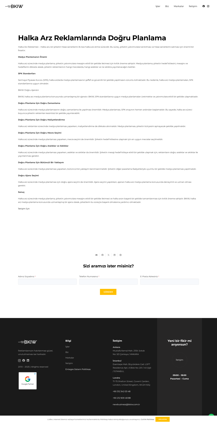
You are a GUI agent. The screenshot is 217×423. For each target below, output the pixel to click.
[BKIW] (14, 6)
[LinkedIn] (28, 360)
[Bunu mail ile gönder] (96, 255)
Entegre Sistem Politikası (78, 369)
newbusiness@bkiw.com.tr (126, 404)
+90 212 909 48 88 (122, 398)
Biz (66, 352)
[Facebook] (204, 6)
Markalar (69, 358)
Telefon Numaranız (89, 276)
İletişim (69, 363)
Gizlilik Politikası (147, 419)
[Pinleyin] (121, 255)
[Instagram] (208, 6)
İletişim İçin (24, 208)
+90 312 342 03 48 (121, 391)
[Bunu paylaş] (102, 255)
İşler (67, 347)
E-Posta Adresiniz (149, 276)
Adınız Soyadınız (27, 276)
